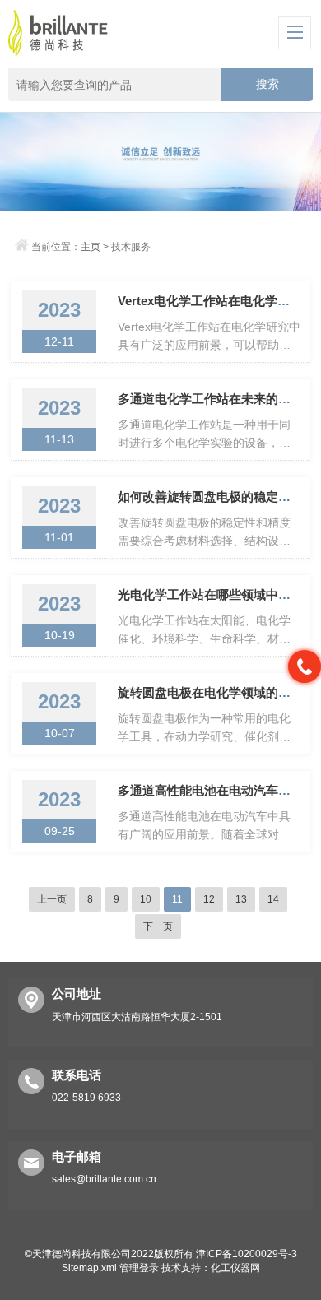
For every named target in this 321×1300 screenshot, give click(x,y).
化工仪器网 (235, 1268)
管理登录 (139, 1268)
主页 (90, 247)
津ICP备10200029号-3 (246, 1254)
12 (209, 899)
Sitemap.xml (89, 1268)
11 (177, 899)
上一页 (52, 899)
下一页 (158, 926)
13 (241, 899)
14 (273, 899)
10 (145, 899)
